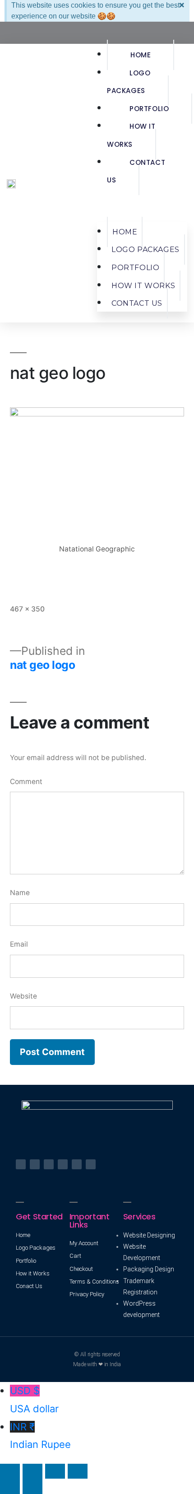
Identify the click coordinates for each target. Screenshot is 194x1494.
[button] (142, 205)
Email (19, 944)
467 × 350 (27, 609)
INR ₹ (40, 1436)
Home (140, 55)
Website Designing (149, 1235)
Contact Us (136, 171)
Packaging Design (148, 1269)
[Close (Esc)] (10, 1471)
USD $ (34, 1400)
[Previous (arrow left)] (10, 1486)
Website (23, 996)
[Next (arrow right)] (32, 1486)
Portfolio (149, 108)
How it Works (131, 135)
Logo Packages (128, 82)
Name (20, 892)
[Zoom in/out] (78, 1471)
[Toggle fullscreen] (55, 1471)
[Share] (32, 1471)
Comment (26, 781)
